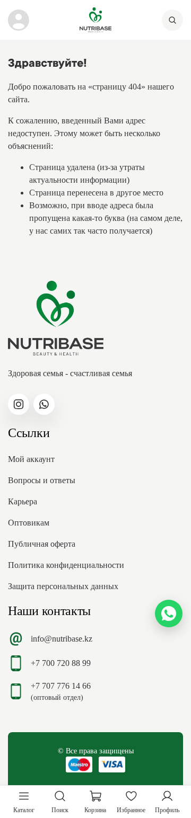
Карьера (22, 501)
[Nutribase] (95, 19)
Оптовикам (28, 522)
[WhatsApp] (169, 613)
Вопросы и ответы (41, 480)
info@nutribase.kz (61, 638)
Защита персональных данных (63, 586)
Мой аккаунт (31, 459)
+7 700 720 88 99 (61, 663)
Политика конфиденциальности (66, 565)
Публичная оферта (41, 543)
